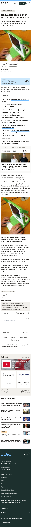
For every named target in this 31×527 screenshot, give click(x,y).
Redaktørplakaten (14, 502)
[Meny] (28, 3)
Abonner (22, 3)
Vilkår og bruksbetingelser (9, 493)
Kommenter (14, 64)
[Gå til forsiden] (4, 3)
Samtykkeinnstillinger (7, 490)
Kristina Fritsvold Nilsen (8, 463)
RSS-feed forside (6, 474)
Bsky (2, 484)
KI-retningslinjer (6, 496)
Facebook (4, 477)
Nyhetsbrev (4, 487)
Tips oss (26, 454)
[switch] (27, 81)
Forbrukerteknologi (8, 10)
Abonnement (5, 508)
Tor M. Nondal (5, 469)
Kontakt (3, 512)
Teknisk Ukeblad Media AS (15, 518)
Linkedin (3, 481)
